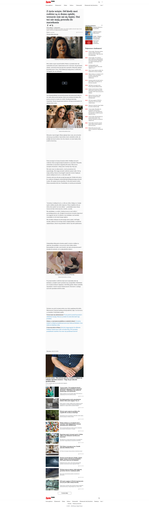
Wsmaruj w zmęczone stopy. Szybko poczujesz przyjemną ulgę (96, 106)
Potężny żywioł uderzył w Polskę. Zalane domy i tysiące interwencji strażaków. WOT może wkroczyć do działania (96, 91)
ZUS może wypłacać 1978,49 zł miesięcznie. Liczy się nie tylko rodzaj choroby (95, 101)
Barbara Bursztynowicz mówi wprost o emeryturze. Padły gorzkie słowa (96, 129)
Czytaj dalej (64, 493)
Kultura (71, 5)
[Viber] (52, 25)
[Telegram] (50, 25)
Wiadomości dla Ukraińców (91, 5)
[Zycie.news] (50, 2)
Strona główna (49, 5)
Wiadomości (58, 5)
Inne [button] (101, 5)
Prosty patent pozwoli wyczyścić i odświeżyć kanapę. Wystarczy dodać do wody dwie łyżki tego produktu (64, 316)
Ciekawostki (79, 5)
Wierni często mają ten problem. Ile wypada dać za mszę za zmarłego (96, 71)
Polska (65, 5)
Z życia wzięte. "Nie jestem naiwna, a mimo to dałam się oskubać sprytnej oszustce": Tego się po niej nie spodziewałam (96, 53)
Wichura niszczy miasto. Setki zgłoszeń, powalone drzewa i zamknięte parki (95, 96)
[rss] (99, 2)
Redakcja (96, 501)
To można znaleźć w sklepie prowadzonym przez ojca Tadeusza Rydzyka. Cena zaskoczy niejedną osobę (64, 323)
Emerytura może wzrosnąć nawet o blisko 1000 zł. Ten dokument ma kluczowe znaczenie (96, 81)
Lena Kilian (52, 32)
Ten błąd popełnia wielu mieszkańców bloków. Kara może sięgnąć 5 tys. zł (95, 66)
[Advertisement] (65, 150)
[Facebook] (48, 25)
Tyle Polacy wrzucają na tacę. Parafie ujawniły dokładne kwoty (95, 86)
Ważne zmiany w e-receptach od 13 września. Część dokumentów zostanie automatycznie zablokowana (96, 76)
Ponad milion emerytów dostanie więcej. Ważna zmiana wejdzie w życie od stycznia (95, 124)
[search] (102, 2)
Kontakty (69, 503)
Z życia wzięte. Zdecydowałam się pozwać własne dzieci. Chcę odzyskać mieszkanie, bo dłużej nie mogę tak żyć (96, 118)
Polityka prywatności (77, 503)
